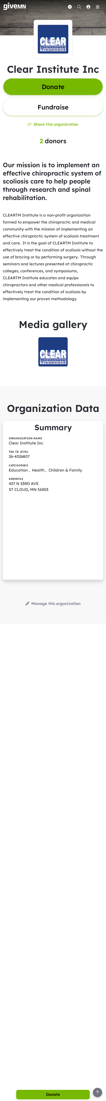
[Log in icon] (88, 6)
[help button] (97, 1092)
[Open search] (79, 6)
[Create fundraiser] (69, 6)
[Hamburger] (97, 6)
